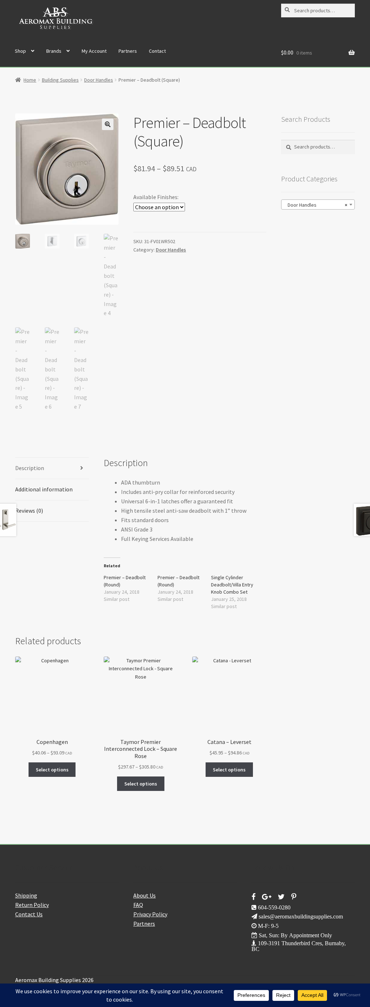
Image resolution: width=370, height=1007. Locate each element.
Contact (157, 51)
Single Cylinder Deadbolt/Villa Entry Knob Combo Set (232, 584)
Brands (53, 51)
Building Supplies (60, 80)
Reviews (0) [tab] (29, 510)
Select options (52, 769)
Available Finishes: (155, 197)
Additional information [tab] (44, 489)
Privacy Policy (150, 914)
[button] (107, 124)
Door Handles (98, 80)
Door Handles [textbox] (315, 205)
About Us (144, 895)
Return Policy (32, 904)
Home (29, 80)
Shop (20, 51)
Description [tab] (29, 468)
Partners (128, 51)
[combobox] (318, 204)
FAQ (138, 904)
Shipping (26, 895)
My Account (94, 51)
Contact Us (29, 914)
